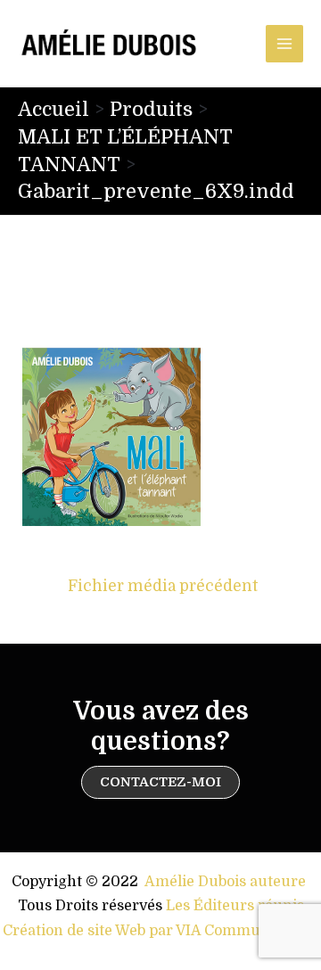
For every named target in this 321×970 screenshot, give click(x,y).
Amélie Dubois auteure (225, 882)
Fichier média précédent (163, 586)
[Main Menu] (284, 43)
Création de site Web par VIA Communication (160, 931)
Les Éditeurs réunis (235, 906)
